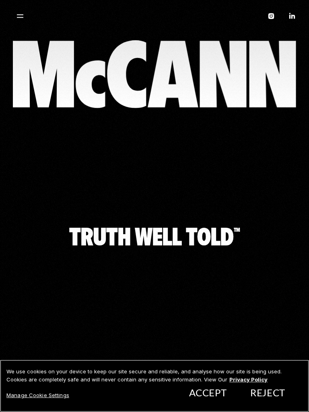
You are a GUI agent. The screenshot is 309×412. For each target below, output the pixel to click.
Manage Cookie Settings (37, 395)
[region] (154, 386)
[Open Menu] (20, 16)
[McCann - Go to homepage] (154, 18)
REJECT (267, 393)
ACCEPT (208, 393)
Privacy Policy (248, 379)
